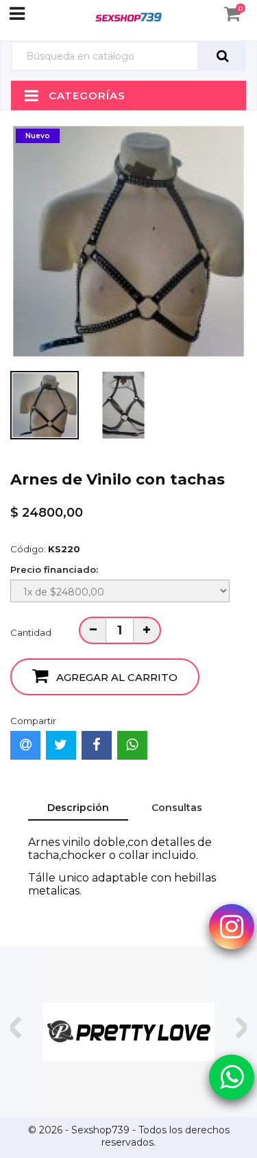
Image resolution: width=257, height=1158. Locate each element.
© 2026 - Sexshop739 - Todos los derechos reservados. (129, 1136)
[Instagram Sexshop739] (231, 925)
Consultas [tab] (176, 807)
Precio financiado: (54, 569)
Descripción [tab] (78, 807)
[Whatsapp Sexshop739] (231, 1076)
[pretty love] (128, 1031)
